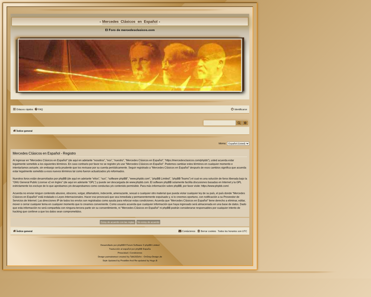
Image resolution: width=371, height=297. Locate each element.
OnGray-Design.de (153, 256)
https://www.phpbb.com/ (215, 185)
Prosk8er (124, 260)
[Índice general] (130, 65)
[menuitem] (38, 109)
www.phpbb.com (139, 182)
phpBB (120, 245)
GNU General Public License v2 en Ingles (38, 182)
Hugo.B (153, 260)
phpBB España (143, 249)
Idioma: (222, 143)
